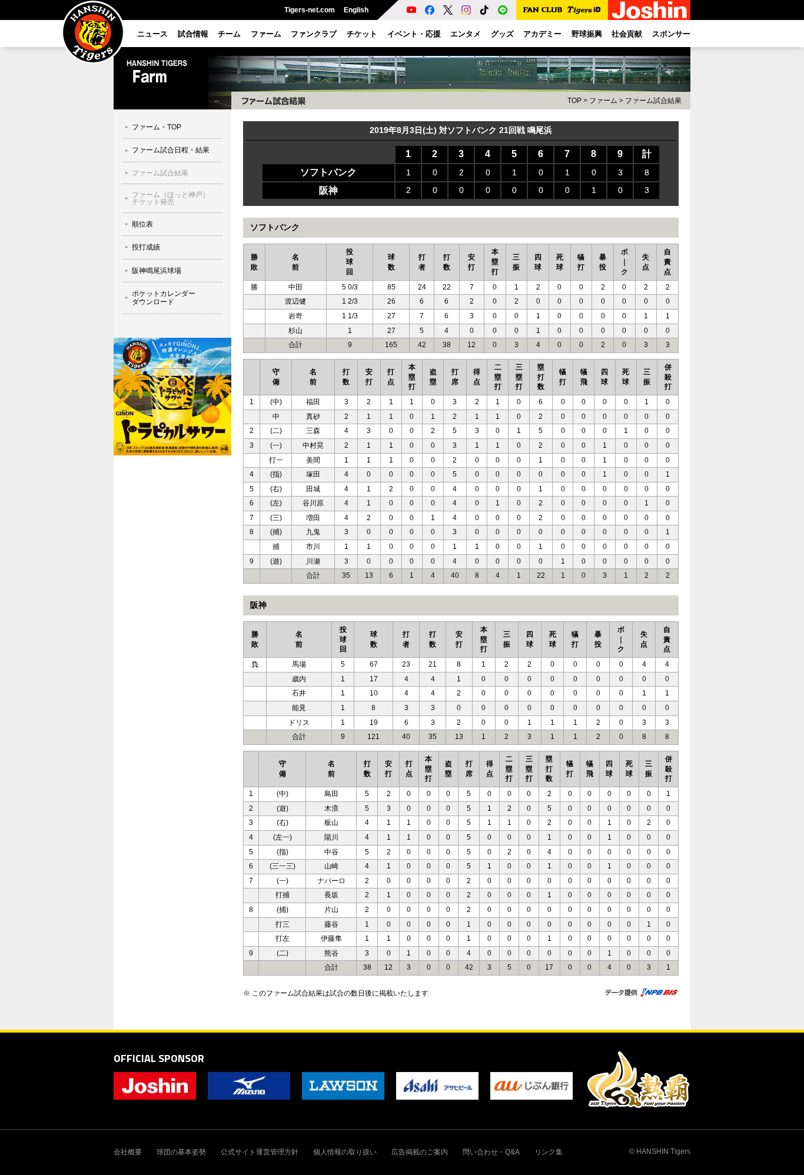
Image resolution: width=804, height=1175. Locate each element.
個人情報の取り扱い (345, 1152)
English (356, 10)
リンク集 (548, 1152)
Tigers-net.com (309, 10)
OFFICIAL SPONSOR (159, 1058)
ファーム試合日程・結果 (171, 150)
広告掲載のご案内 (419, 1152)
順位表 (142, 224)
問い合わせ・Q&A (491, 1152)
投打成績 (146, 247)
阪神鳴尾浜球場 (156, 271)
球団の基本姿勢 (181, 1152)
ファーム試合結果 (653, 100)
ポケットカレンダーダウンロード (163, 297)
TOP (574, 100)
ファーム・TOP (156, 127)
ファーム (603, 100)
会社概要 (128, 1152)
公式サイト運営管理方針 (259, 1152)
